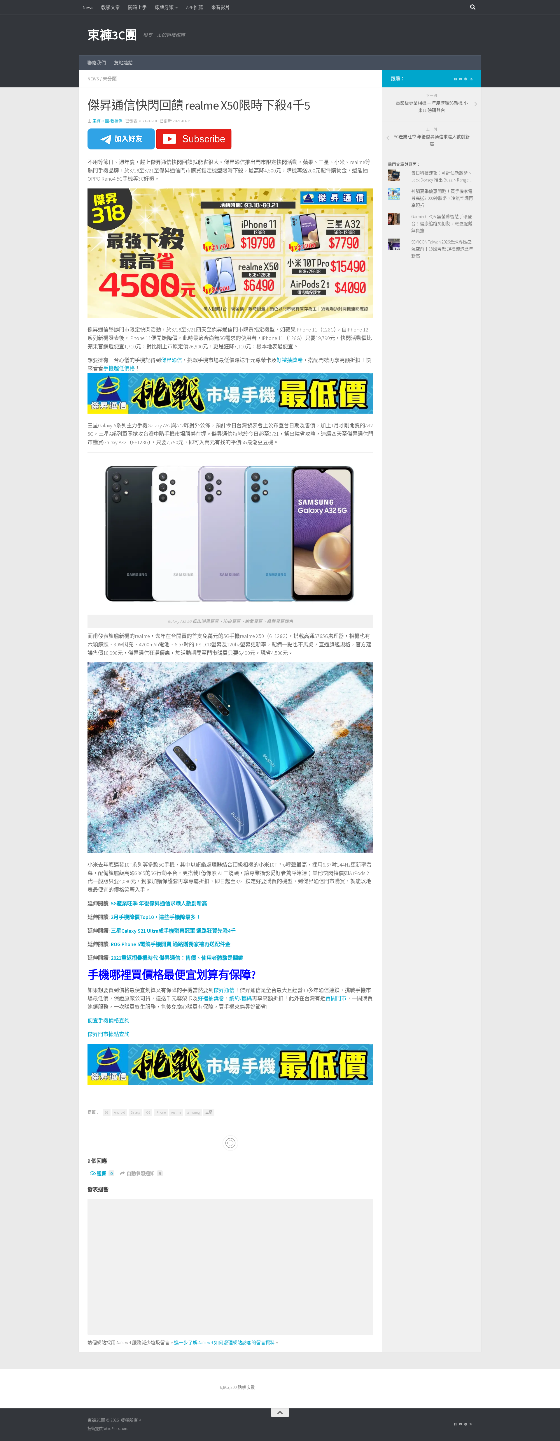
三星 (208, 1112)
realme (176, 1112)
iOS (148, 1112)
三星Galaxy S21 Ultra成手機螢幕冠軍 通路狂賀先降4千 (173, 930)
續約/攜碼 (240, 998)
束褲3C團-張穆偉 (107, 121)
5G (106, 1112)
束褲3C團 (112, 35)
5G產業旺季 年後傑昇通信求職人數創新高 (159, 903)
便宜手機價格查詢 (109, 1020)
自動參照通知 (144, 1173)
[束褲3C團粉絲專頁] (455, 79)
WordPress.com (115, 1428)
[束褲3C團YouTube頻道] (460, 79)
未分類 (110, 79)
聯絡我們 (96, 63)
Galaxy (135, 1112)
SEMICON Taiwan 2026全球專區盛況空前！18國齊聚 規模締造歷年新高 (442, 249)
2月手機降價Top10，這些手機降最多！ (156, 917)
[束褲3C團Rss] (471, 79)
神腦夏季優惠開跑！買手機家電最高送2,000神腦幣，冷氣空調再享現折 (442, 198)
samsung (193, 1112)
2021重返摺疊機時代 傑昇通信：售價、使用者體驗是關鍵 (177, 958)
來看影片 (220, 7)
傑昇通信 (171, 360)
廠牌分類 (164, 7)
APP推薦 (194, 7)
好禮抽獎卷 (289, 360)
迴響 (105, 1173)
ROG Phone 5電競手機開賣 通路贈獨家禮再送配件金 (170, 944)
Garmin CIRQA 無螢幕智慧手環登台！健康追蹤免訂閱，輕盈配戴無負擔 (442, 223)
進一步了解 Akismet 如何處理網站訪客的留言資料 (224, 1342)
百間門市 (336, 998)
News (88, 7)
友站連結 (123, 63)
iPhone (161, 1112)
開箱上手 (137, 7)
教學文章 (110, 7)
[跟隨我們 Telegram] (465, 79)
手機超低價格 (119, 368)
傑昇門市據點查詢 (109, 1034)
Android (119, 1112)
